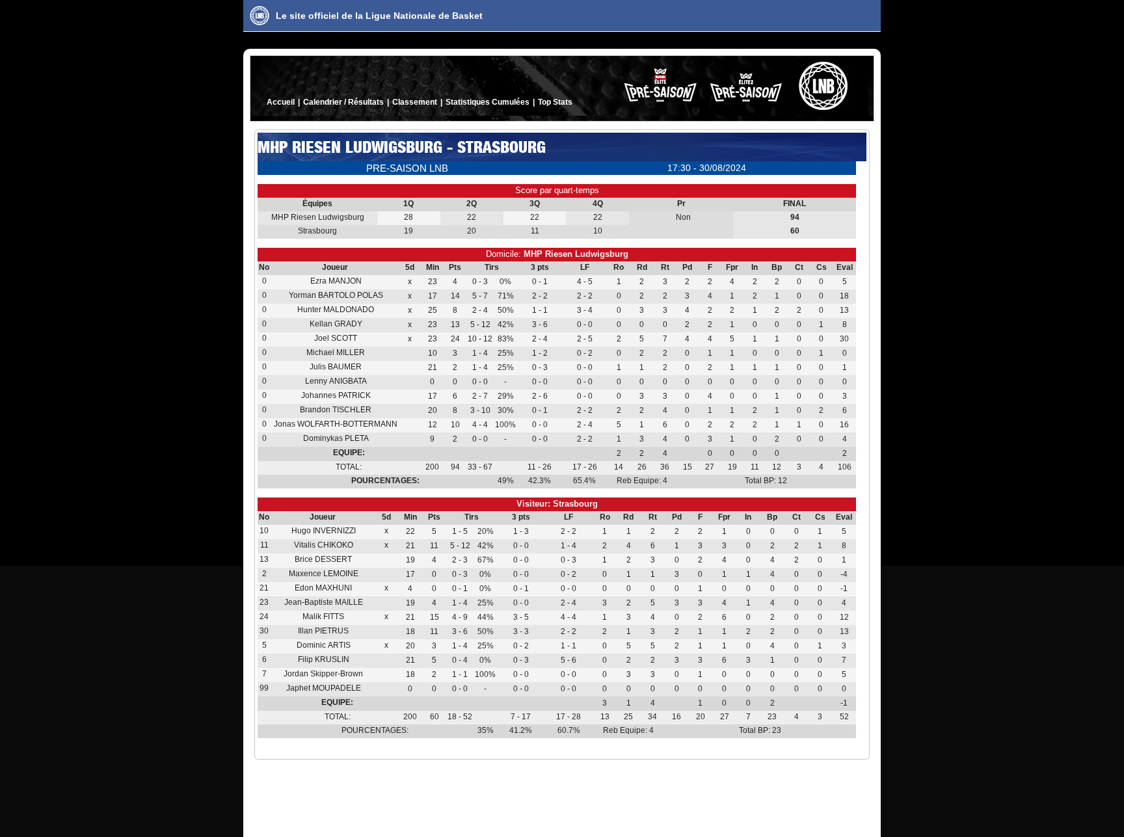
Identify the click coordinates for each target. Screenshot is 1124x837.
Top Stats (555, 102)
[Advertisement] (562, 795)
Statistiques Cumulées (487, 102)
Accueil (281, 102)
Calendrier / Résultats (343, 102)
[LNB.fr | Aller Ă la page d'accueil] (259, 15)
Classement (414, 102)
